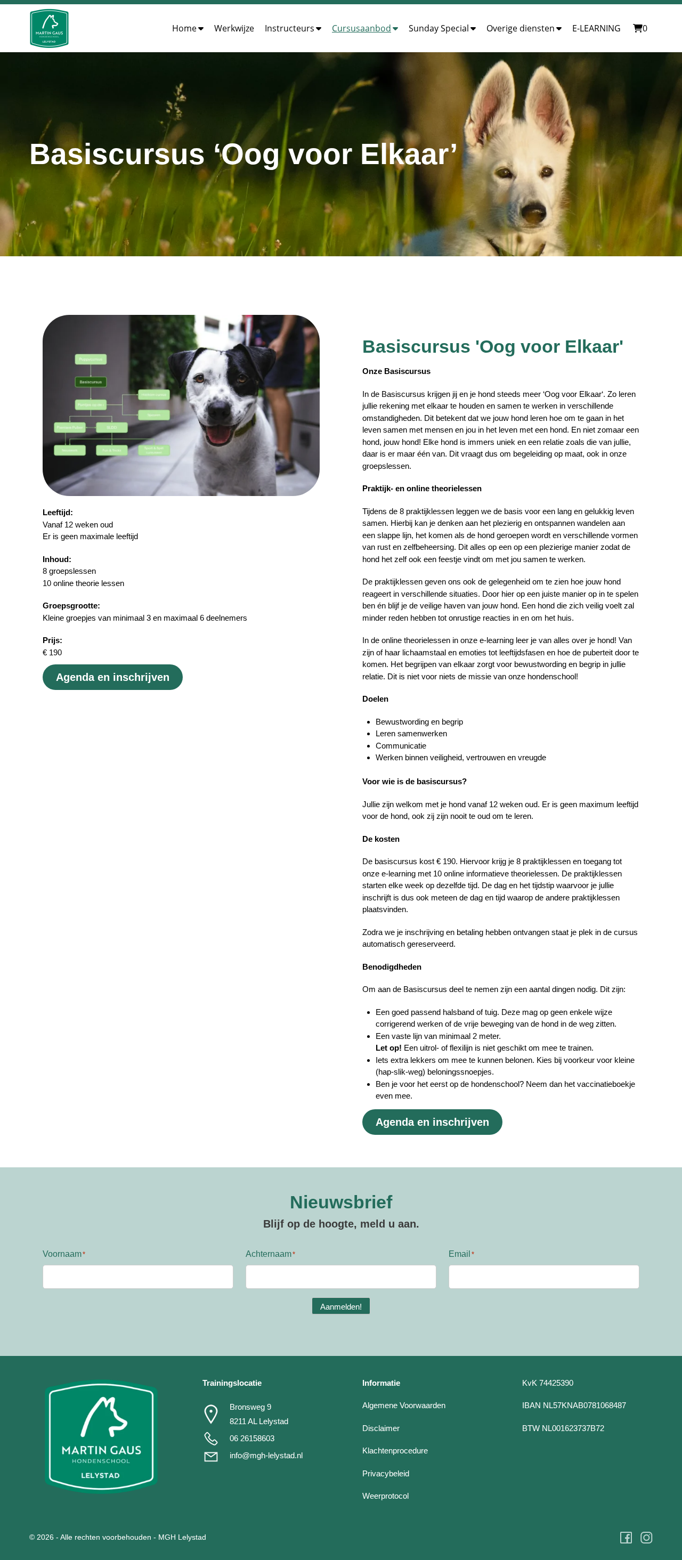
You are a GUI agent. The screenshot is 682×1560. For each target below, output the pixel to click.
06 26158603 (252, 1438)
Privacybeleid (385, 1473)
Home (184, 28)
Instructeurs (289, 28)
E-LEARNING (596, 28)
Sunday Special (439, 28)
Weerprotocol (385, 1495)
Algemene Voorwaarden (403, 1405)
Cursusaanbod (361, 28)
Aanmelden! (341, 1306)
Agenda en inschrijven (112, 677)
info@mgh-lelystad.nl (266, 1455)
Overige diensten (520, 28)
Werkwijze (234, 28)
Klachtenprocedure (395, 1450)
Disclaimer (381, 1428)
